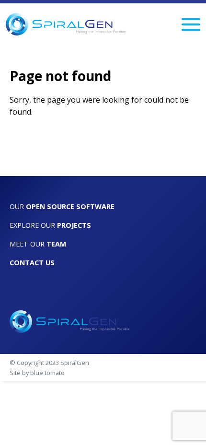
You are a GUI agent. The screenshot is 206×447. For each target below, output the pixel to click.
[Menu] (191, 24)
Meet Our (38, 243)
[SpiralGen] (66, 24)
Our (62, 206)
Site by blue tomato (37, 372)
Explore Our (50, 225)
